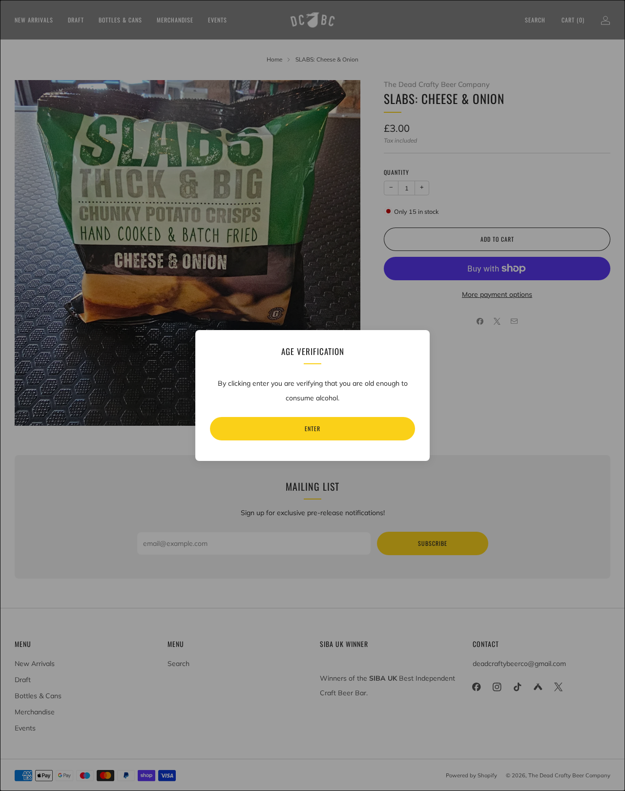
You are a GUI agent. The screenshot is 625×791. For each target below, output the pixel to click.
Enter (312, 428)
